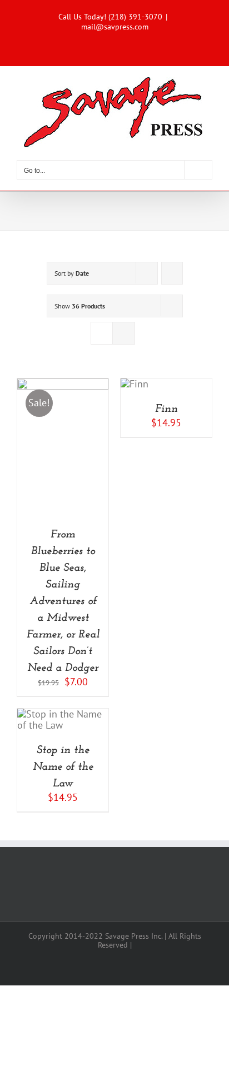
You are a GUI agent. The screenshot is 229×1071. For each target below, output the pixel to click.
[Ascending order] (172, 273)
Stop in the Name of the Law (63, 767)
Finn (166, 409)
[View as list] (124, 333)
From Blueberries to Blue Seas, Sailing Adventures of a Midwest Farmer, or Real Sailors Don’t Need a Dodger (63, 601)
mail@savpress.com (114, 27)
